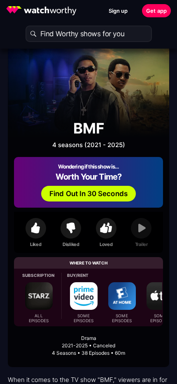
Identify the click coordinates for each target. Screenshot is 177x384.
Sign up (118, 10)
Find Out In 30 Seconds (88, 194)
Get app (156, 10)
